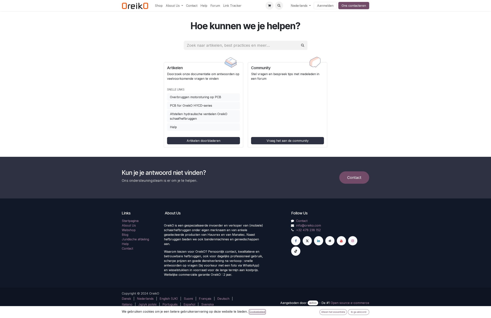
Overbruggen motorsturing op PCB (195, 97)
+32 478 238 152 (308, 230)
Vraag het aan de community (288, 141)
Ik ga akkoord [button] (358, 312)
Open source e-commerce (350, 303)
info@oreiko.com (308, 225)
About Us (129, 225)
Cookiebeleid (257, 311)
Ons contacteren (354, 5)
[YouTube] (341, 240)
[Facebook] (295, 240)
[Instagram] (352, 240)
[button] (279, 6)
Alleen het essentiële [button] (333, 312)
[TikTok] (295, 251)
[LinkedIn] (318, 240)
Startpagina (130, 221)
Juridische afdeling (135, 239)
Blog (125, 235)
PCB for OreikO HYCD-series (191, 105)
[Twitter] (307, 240)
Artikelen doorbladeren (203, 141)
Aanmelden (325, 5)
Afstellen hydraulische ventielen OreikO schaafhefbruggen (198, 116)
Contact (354, 177)
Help (173, 127)
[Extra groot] (329, 240)
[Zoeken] (302, 45)
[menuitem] (158, 5)
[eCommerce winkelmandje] (269, 6)
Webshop (129, 230)
